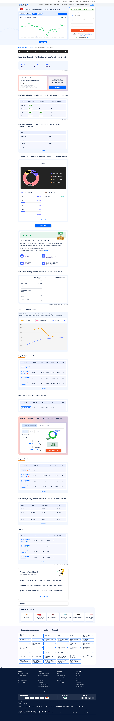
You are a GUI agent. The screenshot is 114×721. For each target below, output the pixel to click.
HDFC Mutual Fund (31, 47)
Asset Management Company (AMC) (23, 652)
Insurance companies (61, 677)
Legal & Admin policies (81, 678)
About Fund (37, 51)
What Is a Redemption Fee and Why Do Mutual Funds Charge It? (49, 661)
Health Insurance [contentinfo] (23, 680)
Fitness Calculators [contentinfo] (43, 675)
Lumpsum (38, 431)
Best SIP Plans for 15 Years (49, 640)
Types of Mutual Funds (49, 643)
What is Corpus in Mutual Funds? (73, 648)
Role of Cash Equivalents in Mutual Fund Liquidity (74, 656)
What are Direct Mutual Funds (36, 652)
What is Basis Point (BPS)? (61, 648)
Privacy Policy (89, 34)
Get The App (65, 1)
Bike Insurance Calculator (43, 691)
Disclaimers (22, 603)
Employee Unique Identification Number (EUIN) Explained (36, 661)
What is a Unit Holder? (36, 656)
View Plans (82, 30)
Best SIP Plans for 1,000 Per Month (62, 640)
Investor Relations (80, 686)
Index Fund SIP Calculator (86, 640)
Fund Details (46, 51)
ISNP (77, 680)
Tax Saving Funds (23, 656)
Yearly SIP (31, 431)
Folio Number (60, 652)
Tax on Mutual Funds (61, 643)
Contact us (78, 682)
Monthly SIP (24, 431)
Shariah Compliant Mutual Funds (86, 636)
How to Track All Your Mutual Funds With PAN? (36, 648)
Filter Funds (43, 42)
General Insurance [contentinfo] (24, 673)
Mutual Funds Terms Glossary (49, 657)
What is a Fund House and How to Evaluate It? (62, 657)
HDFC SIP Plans (48, 635)
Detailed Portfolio (57, 51)
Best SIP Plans (73, 635)
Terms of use (83, 35)
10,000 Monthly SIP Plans (74, 640)
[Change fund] (48, 320)
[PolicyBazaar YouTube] (93, 698)
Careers (78, 677)
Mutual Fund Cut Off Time (86, 644)
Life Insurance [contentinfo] (23, 675)
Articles (58, 673)
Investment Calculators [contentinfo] (44, 673)
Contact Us (92, 1)
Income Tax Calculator (42, 677)
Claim (59, 1)
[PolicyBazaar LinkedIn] (89, 698)
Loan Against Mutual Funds (36, 644)
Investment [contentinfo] (22, 678)
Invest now (57, 87)
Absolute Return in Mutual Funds (86, 648)
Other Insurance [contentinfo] (23, 682)
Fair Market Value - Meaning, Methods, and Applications (87, 656)
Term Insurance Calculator (43, 678)
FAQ (66, 51)
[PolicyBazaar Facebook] (82, 698)
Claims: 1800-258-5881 (84, 1)
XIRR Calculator (23, 643)
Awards (58, 678)
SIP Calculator (35, 635)
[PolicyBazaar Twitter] (86, 698)
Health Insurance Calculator (44, 686)
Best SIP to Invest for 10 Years (24, 640)
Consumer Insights (61, 682)
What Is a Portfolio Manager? (86, 652)
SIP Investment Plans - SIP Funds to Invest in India (24, 635)
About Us (78, 673)
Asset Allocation (27, 51)
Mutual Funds (24, 47)
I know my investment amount (29, 425)
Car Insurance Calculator (43, 689)
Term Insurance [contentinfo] (23, 677)
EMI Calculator (41, 680)
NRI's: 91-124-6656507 (73, 1)
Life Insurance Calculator (43, 684)
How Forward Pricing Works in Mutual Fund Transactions (62, 661)
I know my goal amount (44, 425)
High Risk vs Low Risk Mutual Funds (24, 648)
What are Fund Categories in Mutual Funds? (24, 661)
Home (19, 47)
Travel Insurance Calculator (43, 688)
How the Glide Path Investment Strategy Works (74, 661)
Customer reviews (61, 675)
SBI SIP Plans (60, 635)
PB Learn (59, 680)
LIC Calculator (41, 682)
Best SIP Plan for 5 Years (73, 644)
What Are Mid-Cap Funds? (73, 652)
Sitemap (78, 675)
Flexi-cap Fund (48, 652)
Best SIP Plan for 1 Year (36, 640)
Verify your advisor (80, 684)
